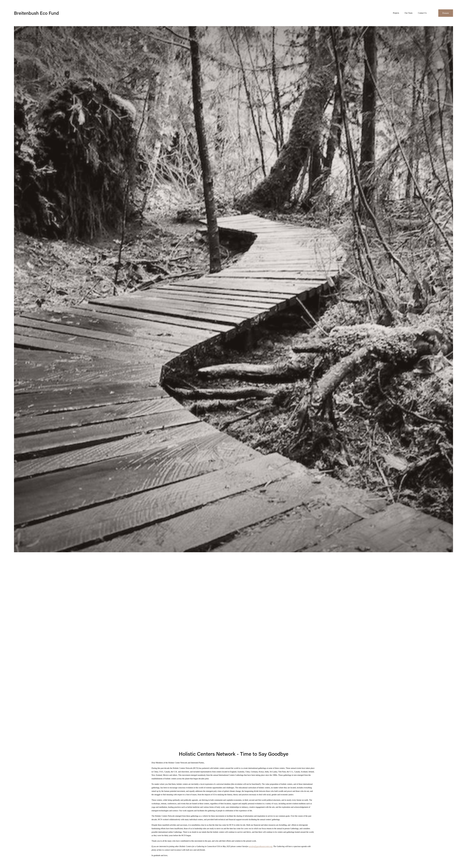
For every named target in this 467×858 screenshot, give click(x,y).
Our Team (408, 13)
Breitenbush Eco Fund (36, 13)
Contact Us (422, 13)
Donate (445, 13)
